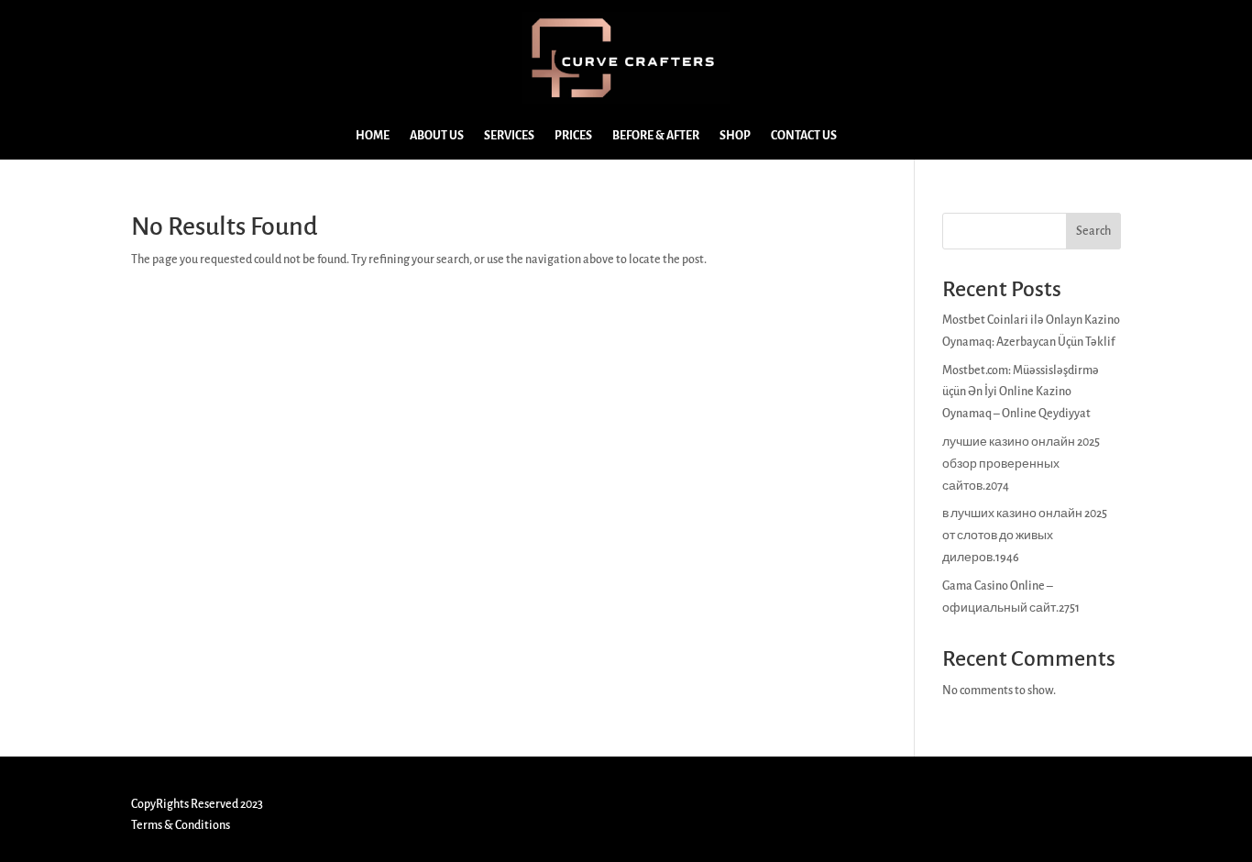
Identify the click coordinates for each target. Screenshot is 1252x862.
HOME (373, 135)
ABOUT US (437, 135)
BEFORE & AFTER (655, 135)
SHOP (735, 135)
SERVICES (509, 135)
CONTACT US (804, 135)
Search (1093, 231)
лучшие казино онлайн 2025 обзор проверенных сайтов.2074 (1021, 464)
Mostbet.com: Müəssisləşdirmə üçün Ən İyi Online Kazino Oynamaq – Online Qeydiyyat (1020, 392)
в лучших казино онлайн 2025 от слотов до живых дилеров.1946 (1024, 535)
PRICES (573, 135)
